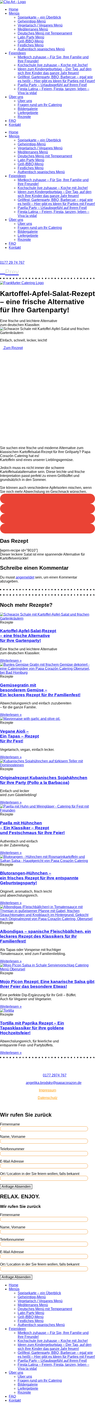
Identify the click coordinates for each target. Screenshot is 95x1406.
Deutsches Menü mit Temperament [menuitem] (45, 1309)
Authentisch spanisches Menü (41, 49)
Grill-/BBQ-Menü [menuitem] (31, 1317)
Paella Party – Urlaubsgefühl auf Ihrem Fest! (52, 85)
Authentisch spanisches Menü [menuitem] (41, 1325)
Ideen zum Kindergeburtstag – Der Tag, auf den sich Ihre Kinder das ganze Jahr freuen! (54, 71)
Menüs (14, 13)
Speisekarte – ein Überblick (39, 17)
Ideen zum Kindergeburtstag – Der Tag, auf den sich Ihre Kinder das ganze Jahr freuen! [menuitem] (54, 1347)
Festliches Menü (31, 45)
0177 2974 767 (54, 1075)
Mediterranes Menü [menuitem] (33, 1305)
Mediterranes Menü (33, 29)
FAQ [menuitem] (12, 1396)
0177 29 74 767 (12, 262)
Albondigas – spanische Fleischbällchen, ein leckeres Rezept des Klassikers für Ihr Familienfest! (45, 936)
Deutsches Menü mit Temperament (45, 33)
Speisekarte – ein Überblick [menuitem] (39, 1293)
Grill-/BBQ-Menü (31, 41)
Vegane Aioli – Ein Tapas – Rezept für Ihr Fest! (19, 736)
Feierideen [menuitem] (17, 1329)
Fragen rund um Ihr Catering (40, 105)
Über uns (16, 97)
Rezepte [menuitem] (24, 1392)
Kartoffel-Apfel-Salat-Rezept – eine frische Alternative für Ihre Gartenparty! (28, 635)
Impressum (47, 1090)
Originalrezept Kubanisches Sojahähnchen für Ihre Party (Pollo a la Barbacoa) (43, 780)
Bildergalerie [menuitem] (28, 1384)
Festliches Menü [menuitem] (31, 1321)
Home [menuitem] (13, 1285)
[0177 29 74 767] (1, 255)
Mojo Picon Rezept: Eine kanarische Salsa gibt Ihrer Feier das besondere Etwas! (47, 984)
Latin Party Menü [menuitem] (31, 1313)
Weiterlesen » (11, 660)
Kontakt (15, 125)
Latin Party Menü (31, 37)
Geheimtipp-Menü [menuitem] (32, 1297)
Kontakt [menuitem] (15, 1400)
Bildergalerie (28, 109)
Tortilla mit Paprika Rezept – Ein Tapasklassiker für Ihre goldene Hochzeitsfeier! (32, 1028)
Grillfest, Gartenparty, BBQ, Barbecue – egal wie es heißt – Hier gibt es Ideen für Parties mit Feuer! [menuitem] (56, 1355)
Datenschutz (47, 1098)
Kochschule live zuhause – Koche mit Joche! (53, 65)
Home (13, 9)
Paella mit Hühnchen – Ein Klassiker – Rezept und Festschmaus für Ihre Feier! (32, 828)
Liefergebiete (28, 113)
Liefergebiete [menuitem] (28, 1388)
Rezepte (24, 117)
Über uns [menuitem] (16, 1372)
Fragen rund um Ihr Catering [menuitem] (40, 1380)
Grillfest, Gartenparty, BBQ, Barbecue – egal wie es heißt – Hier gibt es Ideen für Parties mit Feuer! (56, 79)
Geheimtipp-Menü (32, 21)
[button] (47, 499)
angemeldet (25, 577)
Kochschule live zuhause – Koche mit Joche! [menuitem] (53, 1341)
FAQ (12, 121)
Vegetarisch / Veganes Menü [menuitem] (40, 1301)
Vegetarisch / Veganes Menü (40, 25)
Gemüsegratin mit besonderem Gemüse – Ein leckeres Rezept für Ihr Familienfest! (40, 690)
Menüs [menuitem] (14, 1289)
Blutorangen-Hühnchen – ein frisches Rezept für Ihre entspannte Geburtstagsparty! (39, 878)
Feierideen (17, 53)
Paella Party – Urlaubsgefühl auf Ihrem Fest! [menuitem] (52, 1360)
